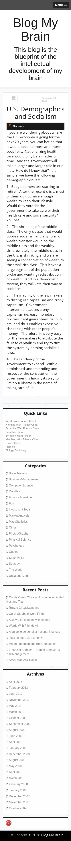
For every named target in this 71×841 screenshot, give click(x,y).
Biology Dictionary (16, 450)
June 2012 (16, 693)
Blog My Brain (35, 29)
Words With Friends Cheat (21, 420)
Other (12, 527)
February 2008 (18, 784)
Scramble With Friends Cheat (23, 428)
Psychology (16, 545)
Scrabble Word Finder (18, 435)
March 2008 (16, 778)
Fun (11, 503)
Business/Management (24, 479)
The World (19, 126)
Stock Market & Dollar (23, 660)
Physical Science (20, 539)
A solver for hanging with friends (29, 619)
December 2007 (19, 796)
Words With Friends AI (23, 625)
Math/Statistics (18, 521)
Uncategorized (18, 575)
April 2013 (15, 681)
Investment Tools (20, 509)
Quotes (13, 551)
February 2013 (18, 687)
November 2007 (19, 802)
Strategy (14, 563)
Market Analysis (19, 515)
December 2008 (19, 754)
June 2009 (16, 736)
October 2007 (17, 808)
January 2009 (18, 748)
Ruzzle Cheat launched (24, 607)
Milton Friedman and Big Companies (32, 643)
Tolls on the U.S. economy (26, 637)
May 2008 (15, 766)
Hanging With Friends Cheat (22, 424)
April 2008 (15, 772)
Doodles (14, 491)
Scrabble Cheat (14, 432)
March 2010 (16, 711)
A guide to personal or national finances (34, 631)
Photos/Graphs (18, 533)
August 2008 (17, 760)
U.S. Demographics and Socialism (35, 112)
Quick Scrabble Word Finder (27, 613)
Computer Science (21, 485)
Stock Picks (16, 557)
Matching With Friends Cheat (22, 439)
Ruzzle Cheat (13, 443)
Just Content (17, 835)
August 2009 (17, 729)
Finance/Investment (21, 497)
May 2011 (15, 705)
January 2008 (18, 790)
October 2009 (17, 718)
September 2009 (19, 723)
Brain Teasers (18, 473)
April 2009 (15, 742)
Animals (10, 446)
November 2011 (19, 699)
